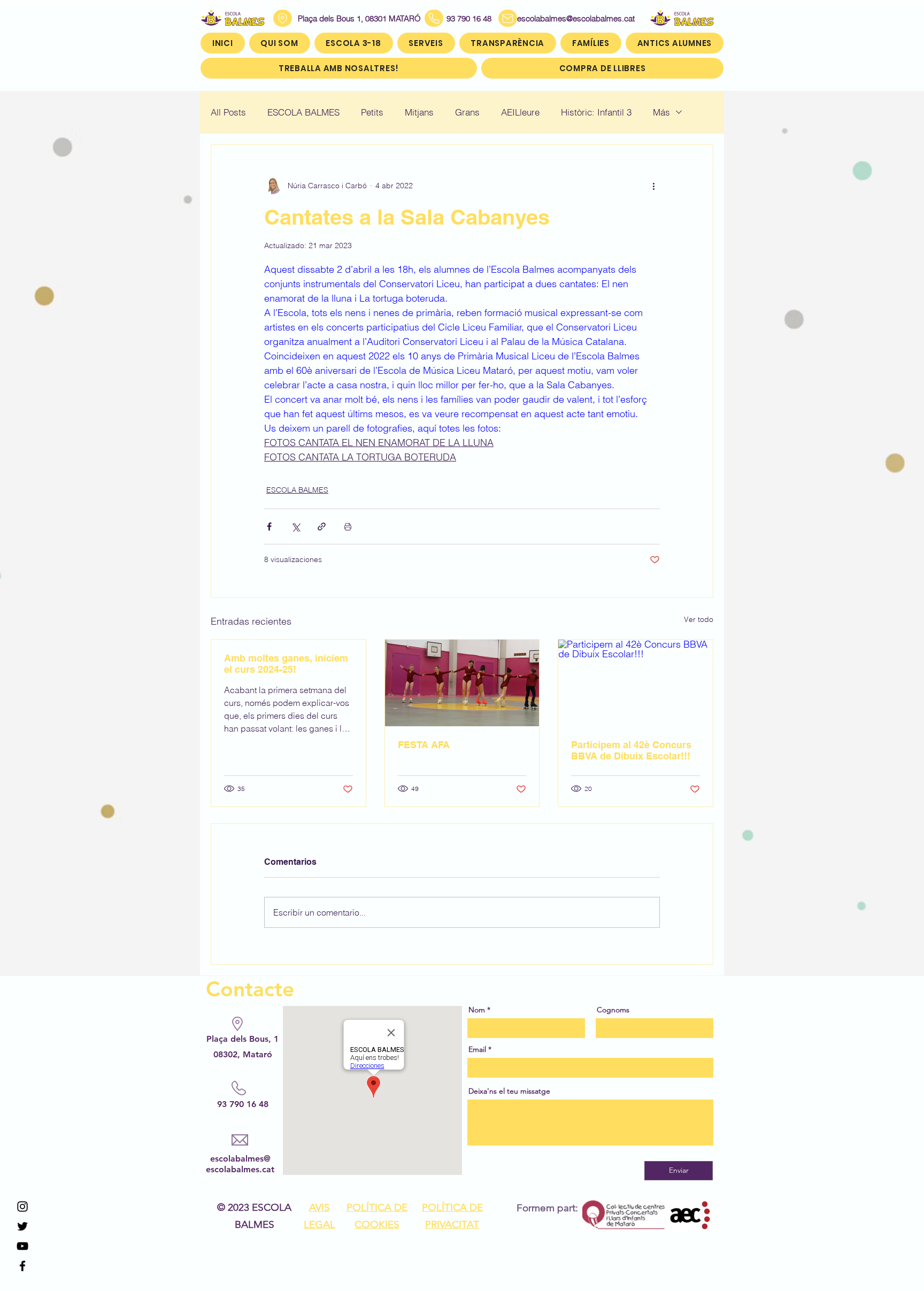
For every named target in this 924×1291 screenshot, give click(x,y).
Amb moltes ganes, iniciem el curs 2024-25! (286, 663)
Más (661, 112)
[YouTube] (22, 1246)
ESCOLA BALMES (303, 112)
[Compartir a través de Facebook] (269, 526)
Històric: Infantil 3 (596, 112)
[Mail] (507, 18)
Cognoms (613, 1009)
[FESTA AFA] (462, 683)
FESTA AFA (424, 744)
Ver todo (698, 619)
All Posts (228, 112)
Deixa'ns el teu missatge (509, 1091)
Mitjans (419, 112)
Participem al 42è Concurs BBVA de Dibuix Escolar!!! (631, 750)
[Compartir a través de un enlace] (322, 526)
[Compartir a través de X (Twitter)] (295, 526)
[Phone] (434, 18)
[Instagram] (22, 1206)
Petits (372, 112)
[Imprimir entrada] (348, 526)
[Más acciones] (653, 185)
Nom (476, 1009)
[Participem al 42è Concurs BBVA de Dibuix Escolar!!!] (635, 683)
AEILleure (520, 112)
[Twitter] (22, 1226)
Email (477, 1049)
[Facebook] (22, 1266)
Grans (467, 112)
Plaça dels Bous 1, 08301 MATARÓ (359, 18)
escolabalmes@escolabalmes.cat (563, 18)
